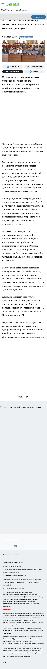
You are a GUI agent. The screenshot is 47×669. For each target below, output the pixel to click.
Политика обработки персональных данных (17, 656)
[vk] (20, 397)
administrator (26, 36)
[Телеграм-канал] (34, 71)
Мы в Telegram (21, 10)
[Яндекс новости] (34, 67)
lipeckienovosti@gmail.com (20, 579)
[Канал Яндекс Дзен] (12, 71)
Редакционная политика (11, 555)
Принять (38, 17)
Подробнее (6, 606)
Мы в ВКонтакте (7, 10)
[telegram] (27, 397)
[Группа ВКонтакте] (12, 67)
